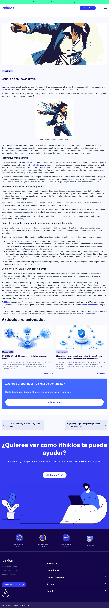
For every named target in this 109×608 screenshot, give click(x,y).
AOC (71, 179)
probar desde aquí (89, 305)
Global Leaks (34, 165)
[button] (105, 8)
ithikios (7, 302)
